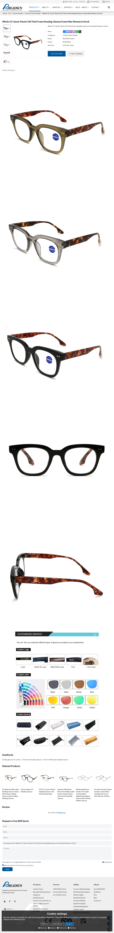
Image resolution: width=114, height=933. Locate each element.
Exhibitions (97, 892)
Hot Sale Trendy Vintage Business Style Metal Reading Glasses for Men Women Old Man (103, 792)
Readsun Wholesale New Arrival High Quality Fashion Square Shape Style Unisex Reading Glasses (66, 793)
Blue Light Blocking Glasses (41, 892)
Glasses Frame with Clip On (42, 901)
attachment (108, 862)
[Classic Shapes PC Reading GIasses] (29, 778)
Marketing (72, 928)
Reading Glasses (38, 898)
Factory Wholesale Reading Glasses (55, 760)
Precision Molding (79, 901)
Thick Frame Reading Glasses (32, 760)
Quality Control (78, 909)
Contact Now (58, 54)
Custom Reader (17, 13)
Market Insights (78, 895)
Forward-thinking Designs (81, 889)
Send (7, 869)
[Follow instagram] (15, 901)
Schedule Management (80, 906)
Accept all (69, 924)
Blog (95, 898)
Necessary (43, 928)
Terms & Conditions (27, 865)
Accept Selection (56, 924)
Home (5, 13)
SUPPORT (68, 7)
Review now (62, 812)
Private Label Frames (60, 892)
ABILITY (45, 7)
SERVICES (56, 7)
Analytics (53, 928)
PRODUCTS (33, 7)
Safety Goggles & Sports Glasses (41, 905)
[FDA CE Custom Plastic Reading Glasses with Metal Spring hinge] (47, 778)
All (9, 13)
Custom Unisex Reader (33, 13)
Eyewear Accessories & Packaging (40, 910)
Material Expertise (79, 898)
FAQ (95, 895)
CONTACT (95, 7)
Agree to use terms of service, (18, 865)
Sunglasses (36, 895)
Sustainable (94, 2)
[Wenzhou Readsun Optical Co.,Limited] (12, 6)
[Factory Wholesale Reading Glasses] (57, 129)
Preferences (63, 928)
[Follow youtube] (5, 901)
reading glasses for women (11, 760)
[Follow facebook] (10, 901)
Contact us (97, 901)
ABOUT (85, 7)
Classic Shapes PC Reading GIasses (27, 790)
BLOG (78, 7)
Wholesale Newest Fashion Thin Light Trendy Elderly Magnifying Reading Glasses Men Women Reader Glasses (83, 794)
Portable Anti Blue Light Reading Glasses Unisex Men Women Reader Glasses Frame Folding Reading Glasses (10, 793)
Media (107, 2)
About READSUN (99, 889)
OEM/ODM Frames (59, 889)
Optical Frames (38, 889)
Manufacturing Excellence (81, 892)
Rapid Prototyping (79, 903)
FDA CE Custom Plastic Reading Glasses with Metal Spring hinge (47, 791)
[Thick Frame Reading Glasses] (57, 240)
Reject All (45, 924)
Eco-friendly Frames (59, 895)
